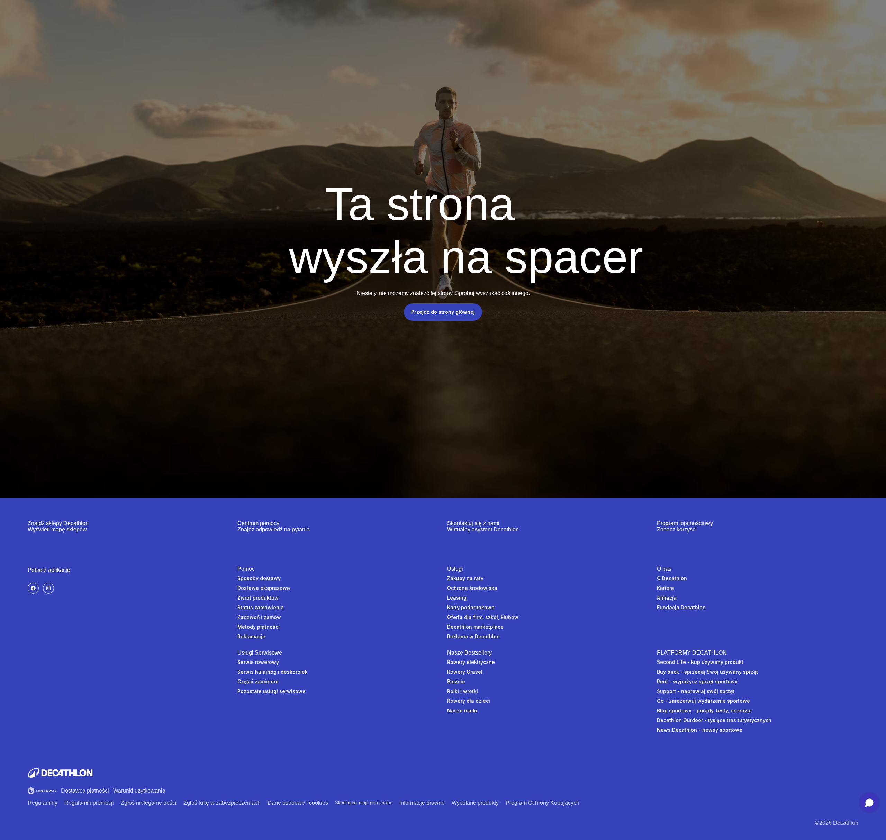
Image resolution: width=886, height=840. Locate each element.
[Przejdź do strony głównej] (60, 773)
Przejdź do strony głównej (443, 312)
